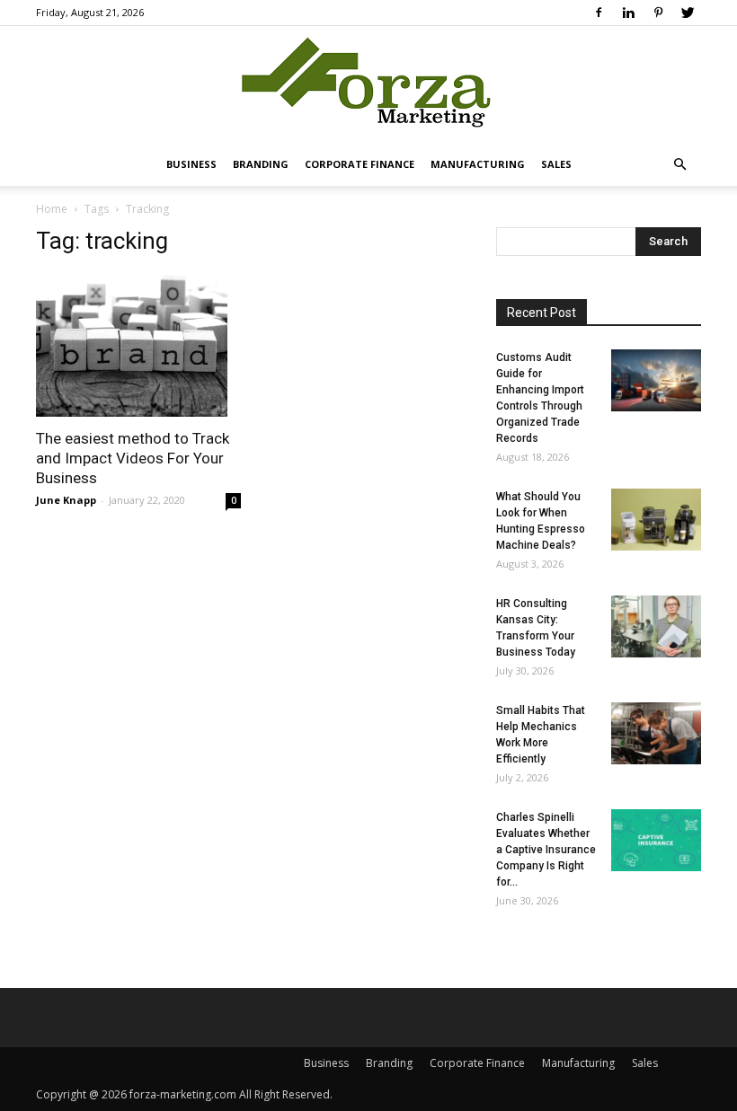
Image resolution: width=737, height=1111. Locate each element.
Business (191, 164)
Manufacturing (478, 164)
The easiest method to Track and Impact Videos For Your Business (132, 458)
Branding (261, 164)
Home (51, 208)
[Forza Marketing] (368, 86)
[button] (679, 164)
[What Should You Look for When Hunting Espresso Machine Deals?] (656, 520)
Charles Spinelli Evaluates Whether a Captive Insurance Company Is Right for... (546, 849)
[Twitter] (687, 12)
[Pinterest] (657, 12)
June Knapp (66, 500)
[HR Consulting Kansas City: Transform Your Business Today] (656, 626)
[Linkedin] (628, 12)
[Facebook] (598, 12)
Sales (556, 164)
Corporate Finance (359, 164)
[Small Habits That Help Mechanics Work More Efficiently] (656, 733)
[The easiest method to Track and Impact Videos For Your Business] (138, 345)
